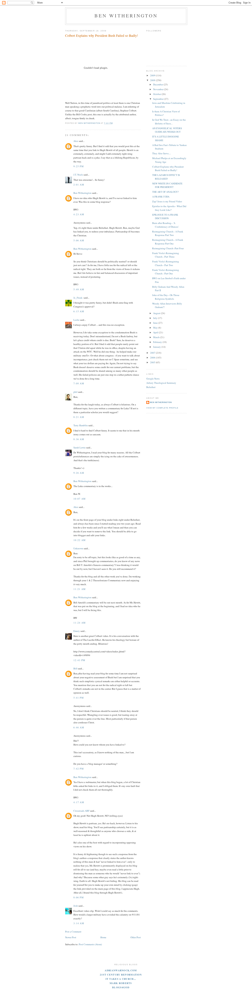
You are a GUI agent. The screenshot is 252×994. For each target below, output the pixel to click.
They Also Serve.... (161, 153)
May (155, 327)
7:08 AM (78, 383)
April (156, 332)
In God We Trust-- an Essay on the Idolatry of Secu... (169, 121)
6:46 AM (78, 727)
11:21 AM (79, 589)
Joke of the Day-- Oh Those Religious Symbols (165, 296)
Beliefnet (151, 387)
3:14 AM (78, 923)
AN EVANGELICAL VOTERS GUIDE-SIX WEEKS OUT (167, 130)
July (155, 318)
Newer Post (70, 937)
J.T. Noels (78, 174)
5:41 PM (78, 697)
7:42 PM (78, 768)
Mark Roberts (121, 983)
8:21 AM (78, 417)
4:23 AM (78, 214)
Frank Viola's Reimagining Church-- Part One (165, 271)
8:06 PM (78, 897)
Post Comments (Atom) (90, 944)
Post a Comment (73, 931)
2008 (153, 80)
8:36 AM (78, 439)
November (158, 89)
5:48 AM (78, 289)
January (157, 346)
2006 (153, 357)
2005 (153, 362)
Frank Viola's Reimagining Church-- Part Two (165, 263)
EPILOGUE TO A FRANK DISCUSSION (165, 216)
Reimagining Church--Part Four (168, 248)
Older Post (135, 937)
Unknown (78, 548)
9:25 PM (78, 166)
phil (75, 392)
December (158, 84)
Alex (75, 141)
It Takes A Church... (121, 979)
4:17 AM (78, 802)
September (158, 99)
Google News (153, 378)
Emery (76, 631)
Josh (75, 905)
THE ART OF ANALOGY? (165, 191)
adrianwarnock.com (121, 970)
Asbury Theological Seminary (161, 382)
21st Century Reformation (121, 974)
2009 (153, 75)
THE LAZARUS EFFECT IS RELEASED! (166, 176)
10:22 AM (79, 540)
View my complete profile (162, 408)
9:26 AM (78, 472)
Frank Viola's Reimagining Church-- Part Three (165, 254)
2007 (153, 352)
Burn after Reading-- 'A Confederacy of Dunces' (165, 224)
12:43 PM (79, 660)
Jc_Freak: (78, 297)
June (155, 322)
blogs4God (120, 987)
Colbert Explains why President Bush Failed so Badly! (168, 168)
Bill (75, 668)
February (158, 342)
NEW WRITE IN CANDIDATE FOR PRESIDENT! (167, 185)
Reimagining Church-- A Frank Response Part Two (167, 233)
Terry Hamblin (80, 425)
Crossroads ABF (81, 810)
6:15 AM (78, 311)
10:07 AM (79, 498)
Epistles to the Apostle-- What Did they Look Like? (169, 208)
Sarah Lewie (79, 447)
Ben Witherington (126, 15)
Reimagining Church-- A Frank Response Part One (167, 241)
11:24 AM (79, 622)
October (157, 94)
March (156, 337)
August (157, 313)
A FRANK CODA (160, 196)
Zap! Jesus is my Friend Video (167, 201)
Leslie (76, 319)
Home (103, 937)
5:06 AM (78, 240)
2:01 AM (78, 184)
